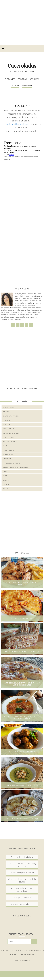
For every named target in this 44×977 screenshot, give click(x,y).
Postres (15, 86)
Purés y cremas (8, 454)
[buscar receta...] (41, 48)
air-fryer (6, 480)
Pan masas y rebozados (11, 433)
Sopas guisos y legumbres (11, 463)
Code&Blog (26, 961)
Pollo (5, 446)
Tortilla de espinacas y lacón (22, 872)
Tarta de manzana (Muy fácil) (22, 618)
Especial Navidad (8, 429)
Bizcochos (6, 412)
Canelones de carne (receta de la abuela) (22, 880)
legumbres (6, 484)
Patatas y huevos (8, 437)
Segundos (34, 79)
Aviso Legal (15, 955)
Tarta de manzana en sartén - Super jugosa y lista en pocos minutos (22, 684)
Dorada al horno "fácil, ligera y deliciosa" (22, 818)
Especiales (27, 86)
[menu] (3, 48)
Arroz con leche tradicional (22, 857)
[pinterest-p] (32, 48)
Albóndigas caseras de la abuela (22, 752)
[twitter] (27, 48)
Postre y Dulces (8, 450)
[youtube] (36, 48)
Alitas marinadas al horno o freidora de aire (22, 889)
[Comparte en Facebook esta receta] (14, 973)
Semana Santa (7, 459)
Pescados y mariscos (10, 441)
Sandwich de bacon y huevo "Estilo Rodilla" (22, 651)
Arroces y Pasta (8, 407)
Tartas (5, 471)
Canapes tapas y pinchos (11, 416)
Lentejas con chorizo (22, 897)
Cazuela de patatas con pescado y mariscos (22, 864)
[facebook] (18, 48)
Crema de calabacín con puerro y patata (22, 785)
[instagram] (23, 48)
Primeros (22, 79)
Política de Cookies (27, 955)
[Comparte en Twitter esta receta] (22, 973)
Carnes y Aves (7, 420)
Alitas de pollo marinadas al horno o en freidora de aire (22, 584)
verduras (6, 489)
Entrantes (10, 79)
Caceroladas (22, 65)
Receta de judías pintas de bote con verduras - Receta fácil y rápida (22, 717)
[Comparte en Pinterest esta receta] (27, 973)
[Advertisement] (22, 22)
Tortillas (6, 476)
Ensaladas (6, 424)
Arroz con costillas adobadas (22, 904)
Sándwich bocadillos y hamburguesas (16, 467)
